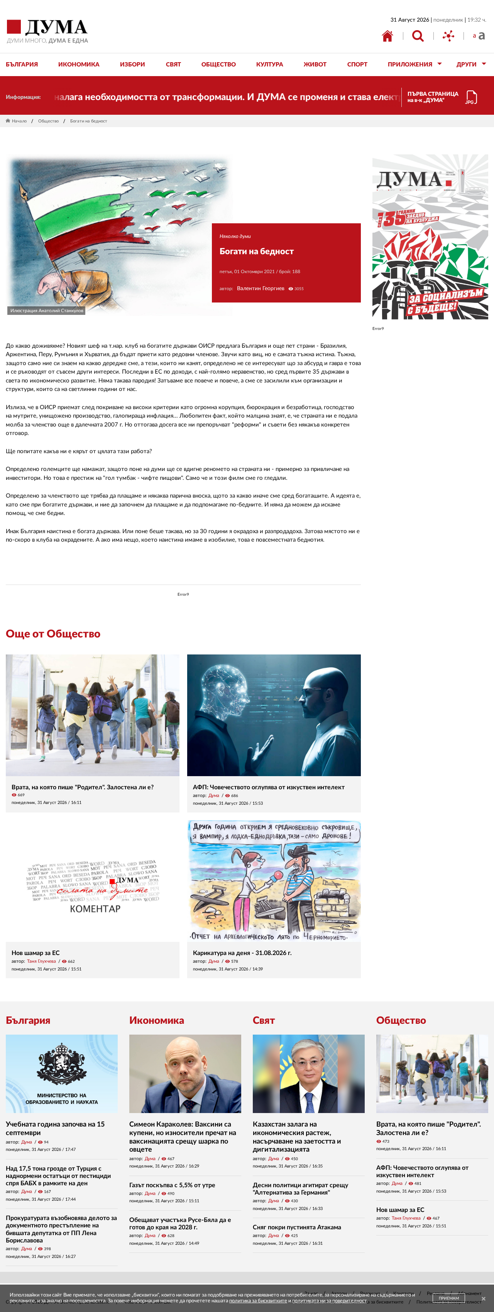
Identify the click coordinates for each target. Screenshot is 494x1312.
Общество (48, 121)
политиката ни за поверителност (329, 1301)
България (28, 1021)
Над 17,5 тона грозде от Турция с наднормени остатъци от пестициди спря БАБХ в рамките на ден (58, 1176)
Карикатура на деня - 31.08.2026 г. (242, 953)
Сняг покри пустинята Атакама (297, 1227)
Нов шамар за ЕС (36, 953)
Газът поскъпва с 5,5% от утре (172, 1185)
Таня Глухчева (41, 961)
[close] (483, 1299)
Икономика (156, 1021)
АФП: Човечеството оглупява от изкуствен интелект (269, 787)
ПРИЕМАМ (449, 1298)
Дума (213, 795)
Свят (264, 1021)
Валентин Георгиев (260, 288)
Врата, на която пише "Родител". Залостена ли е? (83, 787)
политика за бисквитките (258, 1301)
